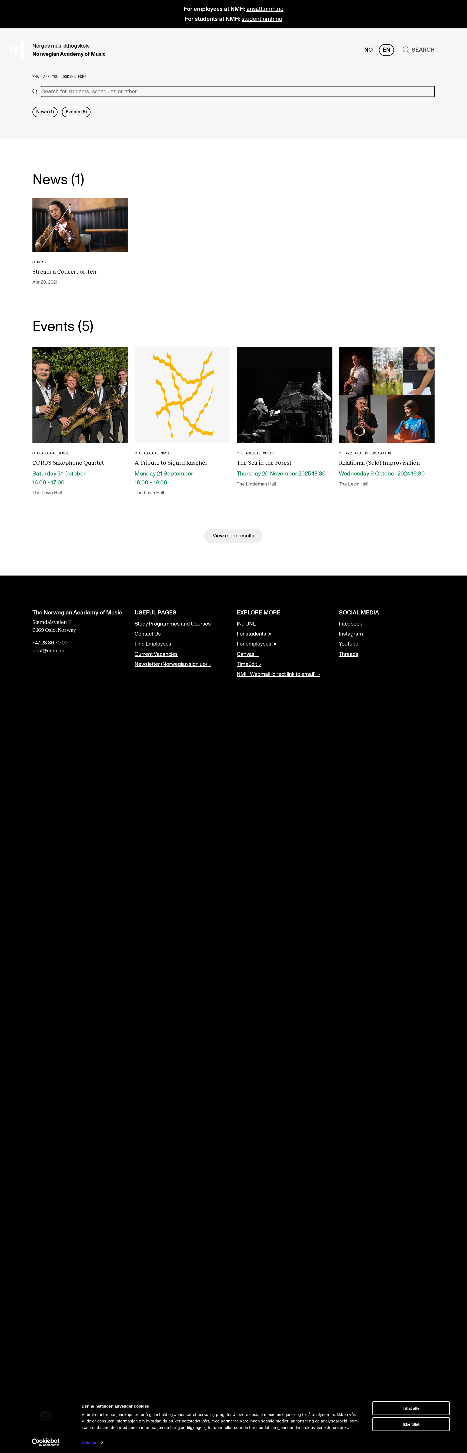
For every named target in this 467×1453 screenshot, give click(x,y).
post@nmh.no (48, 650)
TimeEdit (247, 664)
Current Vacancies (156, 654)
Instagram (351, 634)
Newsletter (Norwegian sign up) (171, 664)
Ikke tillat (411, 1424)
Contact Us (148, 634)
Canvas (246, 654)
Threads (348, 654)
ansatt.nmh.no (264, 9)
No (368, 50)
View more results (233, 535)
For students (251, 634)
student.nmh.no (262, 19)
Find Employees (153, 644)
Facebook (350, 624)
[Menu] (447, 50)
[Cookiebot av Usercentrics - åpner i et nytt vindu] (45, 1442)
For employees (254, 644)
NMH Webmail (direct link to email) (276, 674)
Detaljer (89, 1442)
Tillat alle (411, 1408)
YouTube (348, 644)
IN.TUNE (246, 624)
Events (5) (76, 111)
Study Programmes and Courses (173, 624)
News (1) (45, 111)
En (386, 50)
